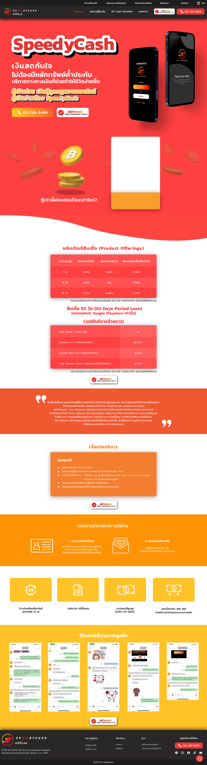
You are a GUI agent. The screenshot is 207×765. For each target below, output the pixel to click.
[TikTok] (194, 752)
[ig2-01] (182, 752)
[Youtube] (200, 752)
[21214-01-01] (188, 752)
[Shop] (199, 758)
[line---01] (176, 752)
